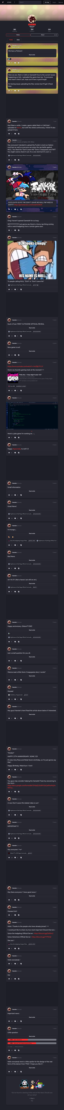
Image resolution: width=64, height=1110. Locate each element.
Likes (18, 40)
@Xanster (19, 45)
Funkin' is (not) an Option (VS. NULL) (23, 142)
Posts (11, 40)
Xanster (14, 45)
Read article (32, 55)
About (42, 35)
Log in (54, 2)
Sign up (60, 2)
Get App (47, 2)
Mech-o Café (16, 47)
